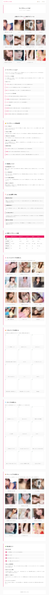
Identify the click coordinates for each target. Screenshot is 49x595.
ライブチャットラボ (8, 1)
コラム (43, 1)
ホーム (38, 1)
